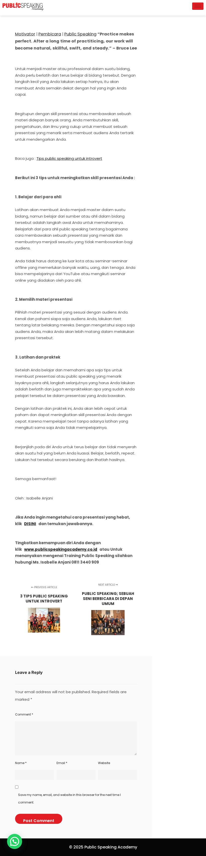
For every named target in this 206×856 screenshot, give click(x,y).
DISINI (30, 523)
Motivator (25, 34)
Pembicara (49, 34)
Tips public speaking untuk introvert (69, 158)
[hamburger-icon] (197, 6)
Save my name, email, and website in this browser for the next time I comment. (69, 798)
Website (104, 763)
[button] (14, 841)
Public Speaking (80, 34)
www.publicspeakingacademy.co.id (60, 549)
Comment (24, 714)
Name (21, 763)
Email (62, 763)
